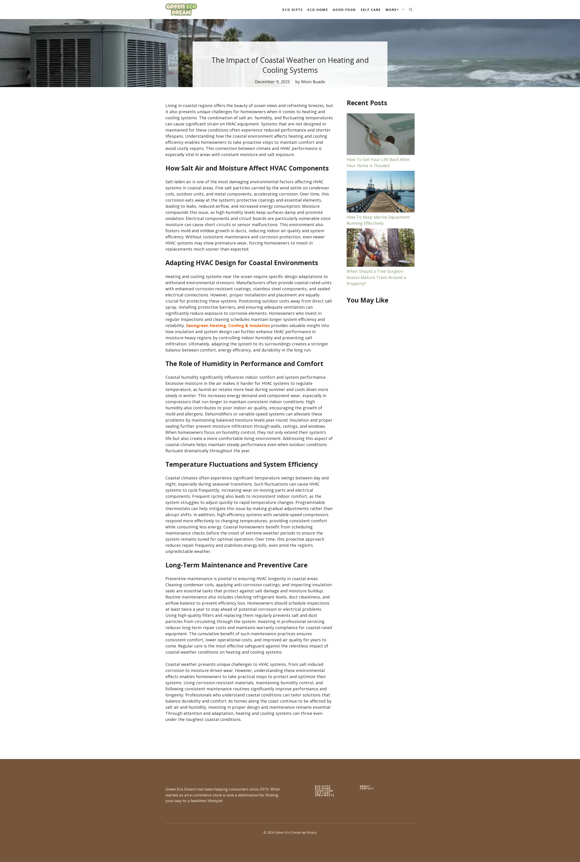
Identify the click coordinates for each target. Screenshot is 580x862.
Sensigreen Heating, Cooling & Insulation (228, 325)
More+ (392, 9)
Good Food (344, 9)
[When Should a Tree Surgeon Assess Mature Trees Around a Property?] (381, 248)
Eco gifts (323, 786)
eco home (323, 788)
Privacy (311, 832)
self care (322, 793)
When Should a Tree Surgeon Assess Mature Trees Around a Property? (376, 277)
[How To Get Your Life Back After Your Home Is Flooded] (381, 134)
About (365, 786)
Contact (367, 788)
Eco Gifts (293, 9)
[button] (411, 10)
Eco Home (317, 9)
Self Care (371, 9)
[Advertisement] (381, 382)
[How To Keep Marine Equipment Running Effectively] (381, 192)
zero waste (324, 795)
